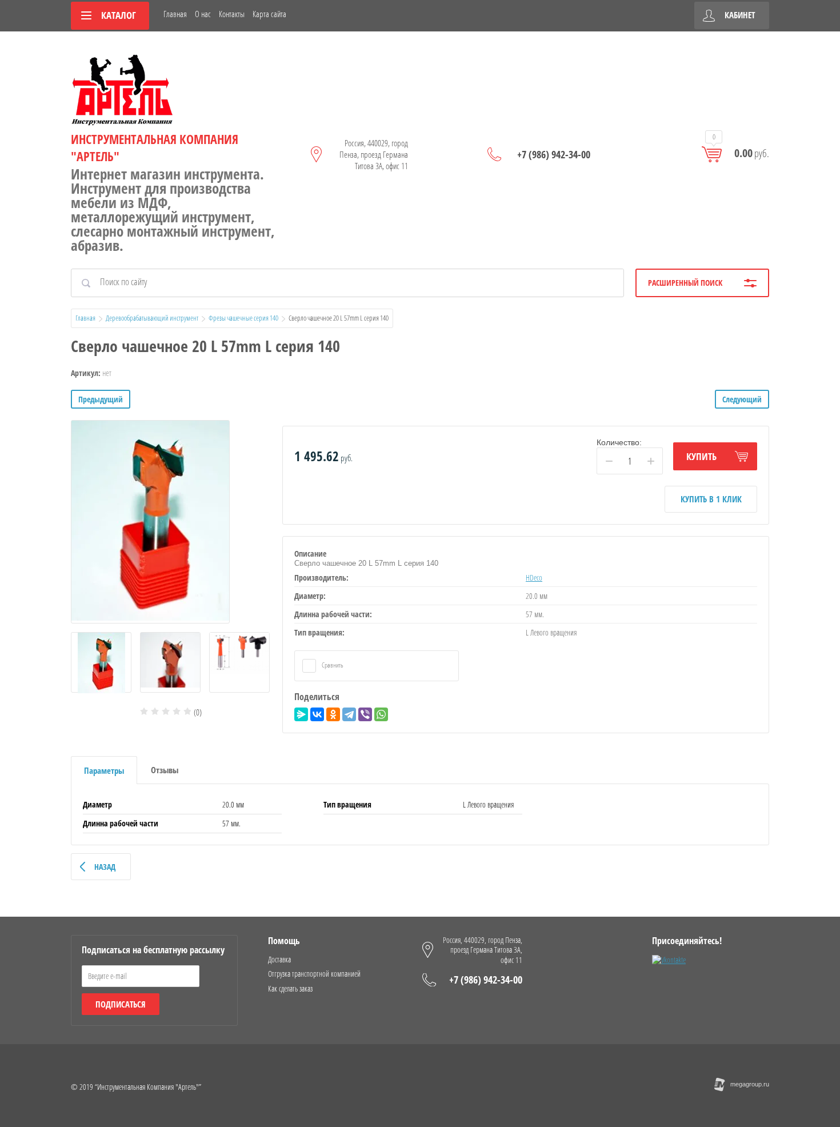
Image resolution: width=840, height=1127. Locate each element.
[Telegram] (349, 714)
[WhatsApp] (381, 714)
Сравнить (332, 665)
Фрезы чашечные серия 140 (243, 318)
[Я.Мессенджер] (301, 714)
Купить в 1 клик (711, 499)
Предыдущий (100, 399)
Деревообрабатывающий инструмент (152, 318)
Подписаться (120, 1004)
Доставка (279, 959)
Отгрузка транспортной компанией (314, 973)
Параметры (104, 770)
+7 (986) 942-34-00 (553, 154)
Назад (104, 866)
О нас (203, 13)
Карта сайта (269, 13)
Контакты (232, 13)
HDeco (534, 577)
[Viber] (365, 714)
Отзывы (164, 770)
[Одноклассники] (333, 714)
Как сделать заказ (290, 988)
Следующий (742, 399)
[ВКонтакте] (317, 714)
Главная (175, 13)
